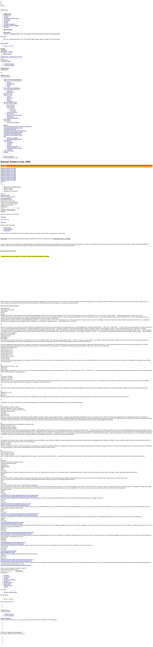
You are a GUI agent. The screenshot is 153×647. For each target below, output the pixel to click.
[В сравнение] (3, 184)
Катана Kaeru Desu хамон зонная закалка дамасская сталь (16, 561)
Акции (6, 586)
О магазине (7, 19)
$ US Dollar (4, 52)
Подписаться (19, 571)
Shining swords (17, 187)
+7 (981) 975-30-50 (9, 64)
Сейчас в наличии (9, 150)
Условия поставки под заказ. (11, 18)
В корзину (3, 210)
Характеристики (8, 229)
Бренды (6, 125)
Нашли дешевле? (5, 195)
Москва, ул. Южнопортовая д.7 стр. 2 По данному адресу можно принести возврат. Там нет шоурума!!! (32, 33)
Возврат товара (8, 582)
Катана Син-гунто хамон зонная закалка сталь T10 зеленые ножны (19, 496)
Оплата (6, 22)
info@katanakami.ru (6, 618)
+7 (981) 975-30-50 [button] (6, 611)
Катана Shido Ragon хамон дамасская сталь (12, 543)
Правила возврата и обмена (11, 25)
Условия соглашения (9, 24)
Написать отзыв (5, 466)
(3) (1, 182)
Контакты (6, 581)
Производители (8, 585)
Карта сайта (7, 584)
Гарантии (6, 27)
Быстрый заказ (11, 210)
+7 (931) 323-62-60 (9, 65)
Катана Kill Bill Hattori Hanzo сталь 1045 (11, 523)
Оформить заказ (5, 75)
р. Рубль (10, 52)
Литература (7, 15)
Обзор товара (7, 227)
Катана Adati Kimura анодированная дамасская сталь (15, 505)
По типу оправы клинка (10, 592)
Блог (5, 136)
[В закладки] (1, 184)
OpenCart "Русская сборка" (14, 632)
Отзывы (6, 17)
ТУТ (14, 251)
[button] (3, 36)
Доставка (6, 21)
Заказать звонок (5, 68)
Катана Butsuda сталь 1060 (8, 552)
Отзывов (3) (7, 230)
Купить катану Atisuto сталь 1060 (10, 305)
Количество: (4, 206)
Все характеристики (6, 198)
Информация (7, 140)
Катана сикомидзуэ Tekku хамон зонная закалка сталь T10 (16, 533)
